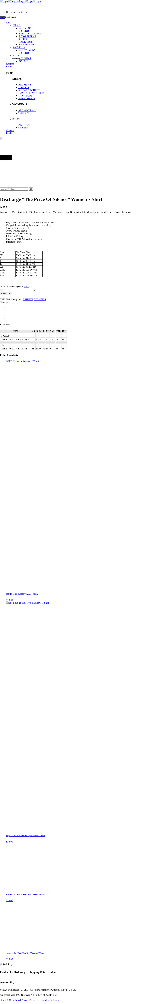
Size (2, 286)
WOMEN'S (40, 299)
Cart (2, 17)
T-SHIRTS (28, 299)
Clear (26, 286)
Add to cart (6, 293)
